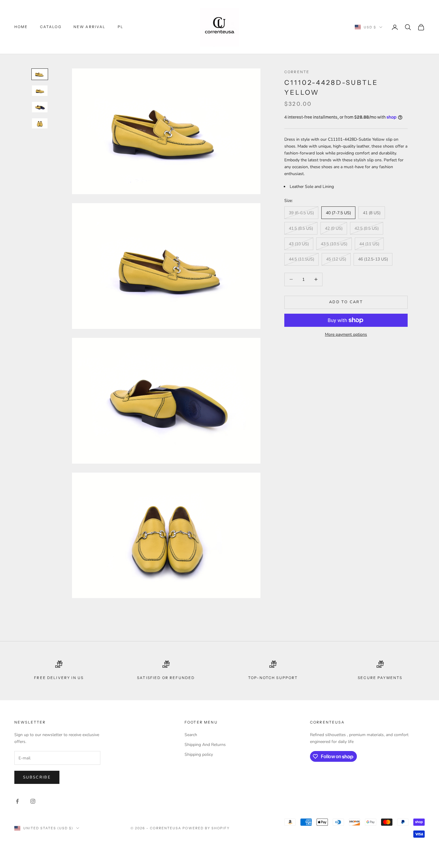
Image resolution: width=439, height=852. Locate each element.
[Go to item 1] (39, 74)
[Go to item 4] (39, 123)
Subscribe (37, 777)
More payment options (346, 334)
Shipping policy (199, 754)
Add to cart (346, 302)
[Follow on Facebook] (17, 801)
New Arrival (89, 26)
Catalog (51, 26)
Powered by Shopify (206, 828)
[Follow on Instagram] (33, 801)
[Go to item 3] (39, 107)
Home (21, 26)
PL (120, 26)
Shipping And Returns (205, 744)
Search (191, 735)
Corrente (296, 72)
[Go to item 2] (39, 90)
